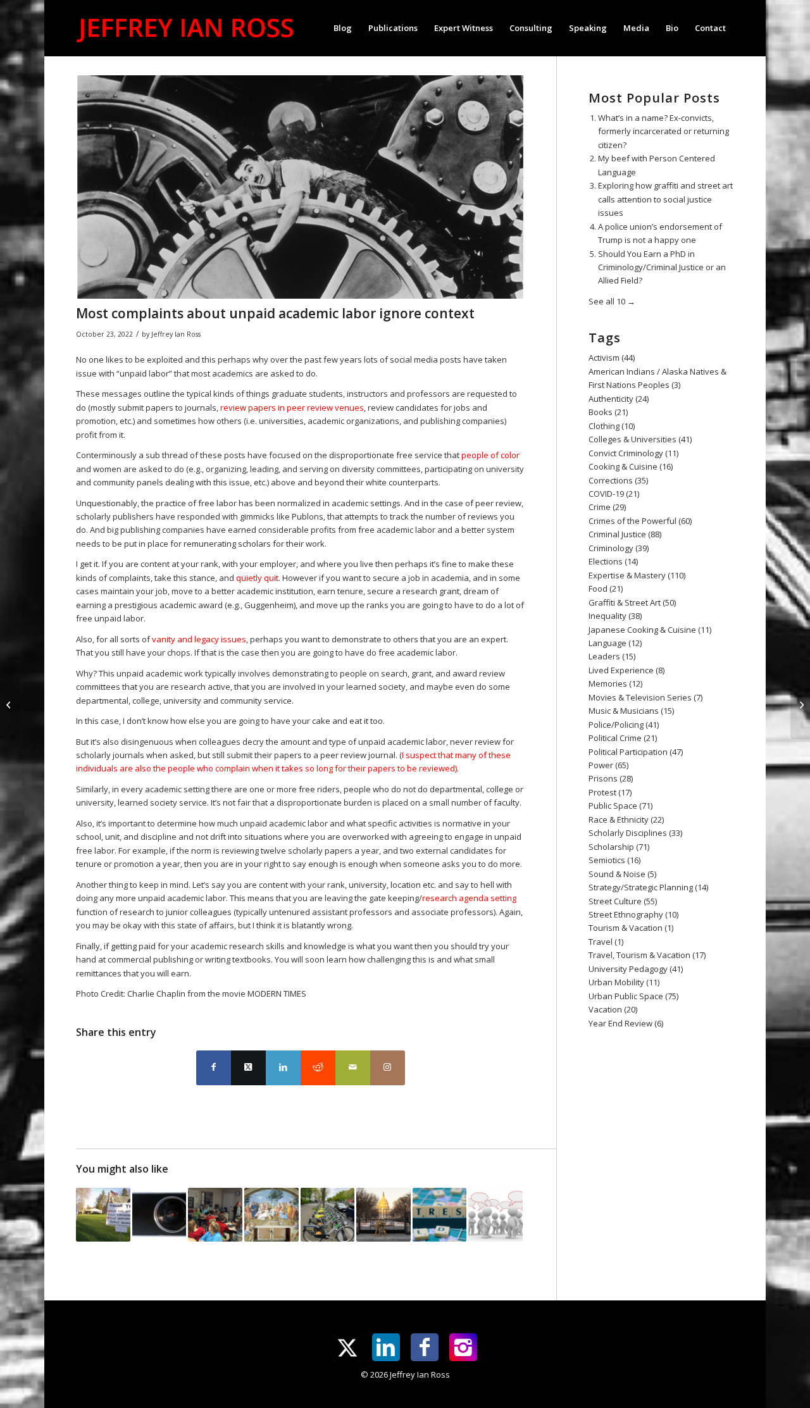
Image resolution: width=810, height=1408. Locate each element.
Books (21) (608, 412)
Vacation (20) (613, 1009)
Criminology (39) (619, 548)
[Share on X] (248, 1067)
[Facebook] (425, 1347)
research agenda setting (469, 898)
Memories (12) (615, 683)
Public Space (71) (620, 805)
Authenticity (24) (619, 398)
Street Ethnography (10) (633, 914)
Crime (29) (607, 507)
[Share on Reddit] (318, 1067)
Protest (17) (610, 792)
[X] (347, 1348)
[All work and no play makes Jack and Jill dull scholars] (10, 704)
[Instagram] (463, 1347)
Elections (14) (613, 561)
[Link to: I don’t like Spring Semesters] (440, 1215)
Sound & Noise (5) (622, 874)
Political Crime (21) (623, 738)
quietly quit (257, 577)
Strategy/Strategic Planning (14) (648, 887)
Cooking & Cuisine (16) (631, 466)
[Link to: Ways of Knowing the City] (328, 1215)
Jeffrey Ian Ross (176, 334)
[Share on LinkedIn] (283, 1067)
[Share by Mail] (352, 1067)
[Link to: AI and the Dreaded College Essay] (159, 1215)
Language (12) (615, 643)
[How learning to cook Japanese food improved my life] (800, 704)
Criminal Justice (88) (625, 534)
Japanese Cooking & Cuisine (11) (650, 629)
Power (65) (608, 765)
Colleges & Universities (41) (640, 439)
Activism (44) (612, 357)
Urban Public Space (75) (633, 996)
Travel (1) (606, 941)
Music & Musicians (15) (631, 710)
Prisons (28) (611, 778)
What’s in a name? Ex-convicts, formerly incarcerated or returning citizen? (663, 131)
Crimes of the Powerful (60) (640, 520)
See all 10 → (612, 301)
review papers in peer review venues (292, 407)
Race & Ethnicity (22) (626, 819)
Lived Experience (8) (626, 670)
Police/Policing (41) (624, 724)
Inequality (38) (615, 615)
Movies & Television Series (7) (645, 697)
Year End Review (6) (626, 1023)
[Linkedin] (386, 1347)
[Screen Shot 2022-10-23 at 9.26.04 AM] (300, 187)
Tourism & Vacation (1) (631, 927)
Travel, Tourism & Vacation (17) (647, 955)
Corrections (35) (618, 480)
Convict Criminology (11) (633, 453)
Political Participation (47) (636, 751)
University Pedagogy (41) (636, 969)
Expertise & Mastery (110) (637, 575)
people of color (490, 455)
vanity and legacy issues (199, 639)
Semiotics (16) (614, 860)
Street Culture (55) (623, 901)
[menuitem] (342, 28)
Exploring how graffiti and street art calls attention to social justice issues (665, 199)
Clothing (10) (612, 426)
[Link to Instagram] (387, 1067)
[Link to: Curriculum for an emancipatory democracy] (215, 1215)
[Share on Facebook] (213, 1067)
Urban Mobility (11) (624, 982)
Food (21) (606, 588)
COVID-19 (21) (614, 493)
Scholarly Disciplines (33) (635, 832)
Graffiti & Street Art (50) (632, 602)
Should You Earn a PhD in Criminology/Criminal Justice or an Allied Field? (662, 267)
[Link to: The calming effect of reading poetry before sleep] (271, 1215)
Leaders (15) (612, 656)
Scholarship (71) (619, 846)
